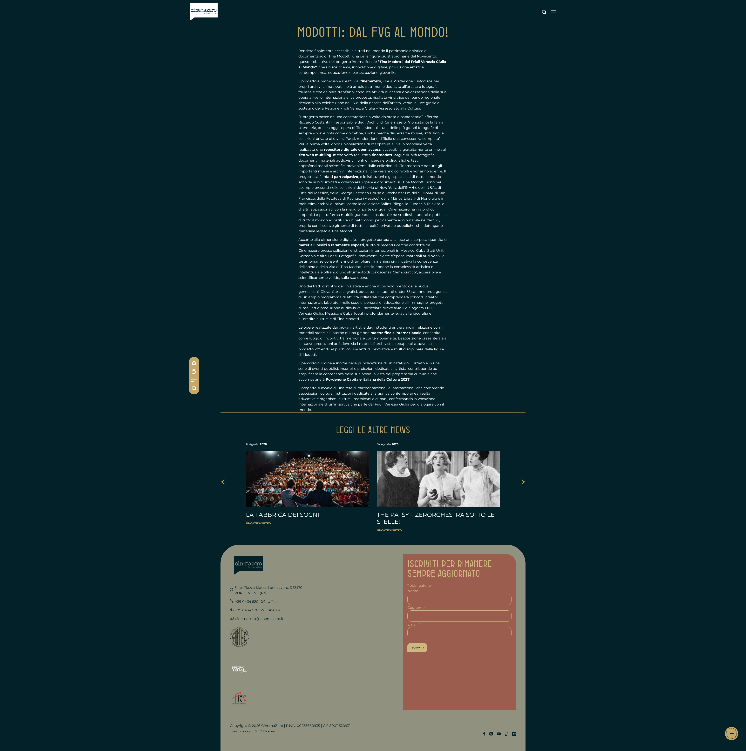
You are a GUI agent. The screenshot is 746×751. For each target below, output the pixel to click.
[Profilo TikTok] (506, 734)
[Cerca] (194, 388)
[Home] (194, 363)
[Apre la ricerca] (544, 12)
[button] (224, 482)
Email (413, 624)
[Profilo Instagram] (491, 734)
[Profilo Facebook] (484, 734)
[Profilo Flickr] (514, 734)
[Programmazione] (194, 371)
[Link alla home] (204, 12)
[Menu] (194, 380)
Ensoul (272, 731)
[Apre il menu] (553, 12)
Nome (412, 591)
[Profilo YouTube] (499, 733)
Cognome (416, 608)
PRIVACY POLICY (240, 731)
